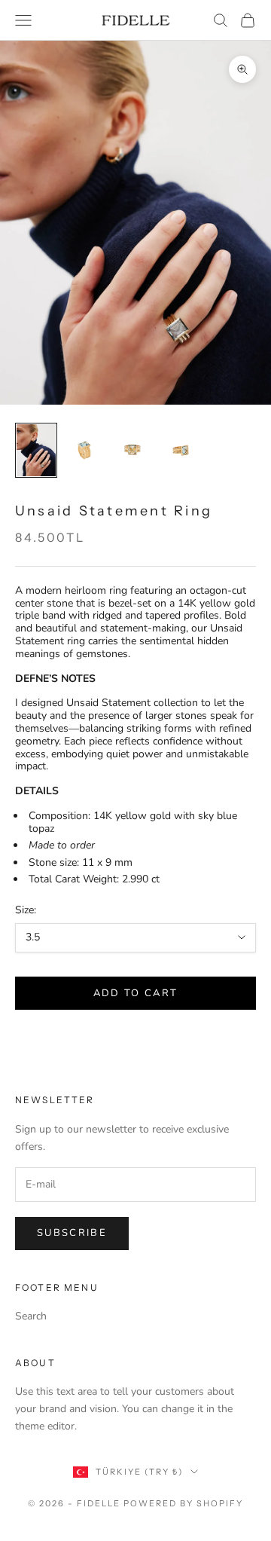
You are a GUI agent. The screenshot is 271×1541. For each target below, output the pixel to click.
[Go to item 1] (36, 451)
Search (31, 1316)
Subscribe (72, 1233)
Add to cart (135, 993)
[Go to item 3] (132, 451)
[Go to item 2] (84, 451)
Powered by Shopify (183, 1503)
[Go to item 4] (181, 451)
